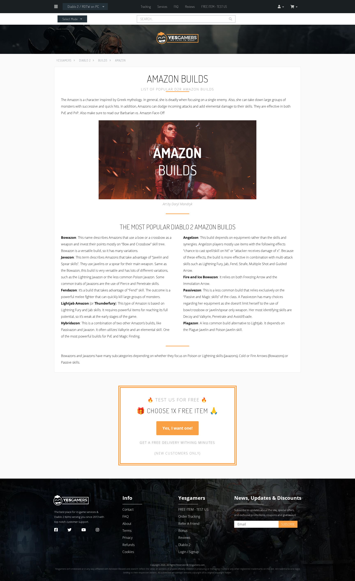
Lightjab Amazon (75, 303)
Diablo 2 (59, 517)
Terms (126, 530)
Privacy (127, 537)
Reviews (190, 7)
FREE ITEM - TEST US (214, 7)
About (126, 523)
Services (162, 7)
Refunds (128, 545)
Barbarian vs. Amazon (135, 113)
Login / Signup (188, 552)
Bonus (182, 530)
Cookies (128, 552)
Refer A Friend (188, 523)
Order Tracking (189, 516)
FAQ (176, 7)
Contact (128, 509)
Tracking (146, 7)
